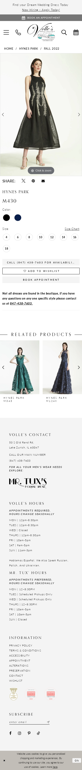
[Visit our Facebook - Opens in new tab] (10, 733)
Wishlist (16, 680)
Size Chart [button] (72, 229)
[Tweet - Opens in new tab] (23, 181)
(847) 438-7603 (20, 460)
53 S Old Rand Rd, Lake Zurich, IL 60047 (24, 445)
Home (9, 48)
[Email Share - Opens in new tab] (43, 181)
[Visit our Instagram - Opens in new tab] (19, 733)
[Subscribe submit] (48, 722)
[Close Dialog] (4, 760)
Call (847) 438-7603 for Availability (42, 262)
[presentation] (19, 367)
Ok (77, 760)
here (55, 766)
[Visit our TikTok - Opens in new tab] (38, 733)
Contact (16, 675)
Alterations (18, 665)
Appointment (19, 660)
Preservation (19, 670)
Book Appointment (41, 279)
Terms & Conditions (25, 650)
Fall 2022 (52, 48)
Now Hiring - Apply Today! (41, 10)
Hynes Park (28, 48)
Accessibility (19, 655)
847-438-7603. (21, 303)
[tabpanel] (41, 114)
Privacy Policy (20, 645)
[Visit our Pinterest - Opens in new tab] (29, 733)
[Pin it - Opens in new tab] (33, 181)
